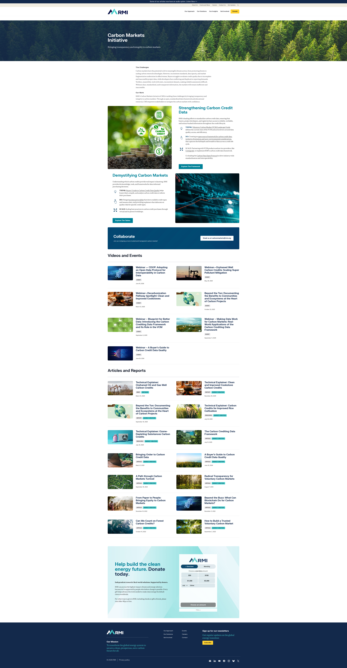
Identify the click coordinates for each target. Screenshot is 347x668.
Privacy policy (124, 660)
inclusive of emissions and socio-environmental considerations (208, 139)
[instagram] (229, 661)
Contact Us (222, 5)
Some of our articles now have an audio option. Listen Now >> (173, 2)
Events (184, 631)
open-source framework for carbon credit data (215, 137)
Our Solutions (202, 11)
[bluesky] (233, 661)
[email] (210, 661)
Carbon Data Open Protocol (207, 156)
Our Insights (213, 11)
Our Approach (189, 11)
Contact (185, 637)
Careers (214, 5)
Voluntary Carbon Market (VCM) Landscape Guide (211, 127)
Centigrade (190, 151)
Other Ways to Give (125, 601)
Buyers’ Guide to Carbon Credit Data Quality (142, 190)
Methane (145, 392)
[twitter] (238, 661)
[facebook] (224, 661)
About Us (195, 5)
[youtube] (219, 661)
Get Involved (224, 11)
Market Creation (218, 392)
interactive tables (137, 200)
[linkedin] (215, 661)
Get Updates (231, 5)
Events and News (205, 5)
